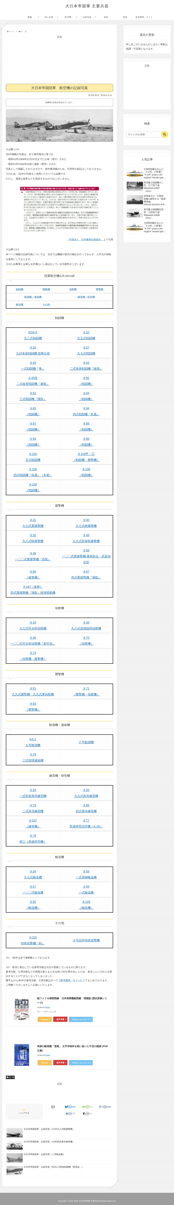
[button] (87, 1113)
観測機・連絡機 (32, 297)
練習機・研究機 (86, 297)
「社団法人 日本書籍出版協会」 (85, 239)
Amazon (44, 1019)
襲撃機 (99, 289)
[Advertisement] (59, 58)
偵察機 (73, 289)
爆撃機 (46, 289)
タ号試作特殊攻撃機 (86, 940)
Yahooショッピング (80, 1019)
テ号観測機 (86, 742)
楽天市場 (60, 1019)
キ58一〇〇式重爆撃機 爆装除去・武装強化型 (86, 556)
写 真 (11, 1077)
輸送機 (19, 304)
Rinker (47, 1007)
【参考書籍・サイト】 (70, 980)
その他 (46, 304)
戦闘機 (19, 289)
